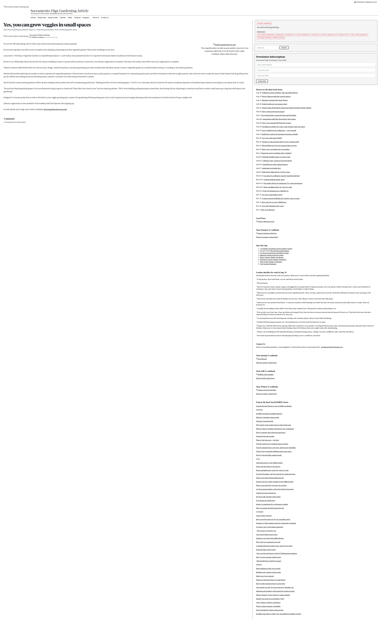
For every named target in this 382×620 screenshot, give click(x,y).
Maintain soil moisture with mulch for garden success (275, 591)
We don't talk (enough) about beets (268, 496)
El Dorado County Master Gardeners (273, 259)
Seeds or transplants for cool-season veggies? (272, 504)
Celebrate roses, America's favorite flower (277, 160)
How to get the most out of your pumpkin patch (273, 519)
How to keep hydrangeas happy (273, 111)
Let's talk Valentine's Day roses (273, 206)
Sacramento (290, 35)
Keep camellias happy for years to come (278, 187)
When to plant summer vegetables (268, 606)
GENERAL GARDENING (264, 23)
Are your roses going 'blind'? (272, 138)
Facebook (77, 18)
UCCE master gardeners (266, 35)
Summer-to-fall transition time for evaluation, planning (276, 523)
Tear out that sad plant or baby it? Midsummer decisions (276, 553)
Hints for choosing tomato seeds (267, 417)
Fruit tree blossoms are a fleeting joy (275, 191)
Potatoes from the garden (265, 436)
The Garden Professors (268, 264)
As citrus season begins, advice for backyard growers (275, 489)
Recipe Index (42, 18)
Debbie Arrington (38, 37)
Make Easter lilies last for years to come (276, 172)
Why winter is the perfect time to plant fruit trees (273, 425)
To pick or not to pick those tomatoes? (269, 527)
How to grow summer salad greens (268, 557)
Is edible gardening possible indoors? (269, 413)
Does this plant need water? (266, 549)
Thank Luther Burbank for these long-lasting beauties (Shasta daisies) (286, 107)
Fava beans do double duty (265, 500)
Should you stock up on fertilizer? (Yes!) (270, 598)
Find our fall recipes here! (265, 378)
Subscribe (262, 81)
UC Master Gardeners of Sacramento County (276, 248)
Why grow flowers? (268, 209)
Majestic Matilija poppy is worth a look (276, 157)
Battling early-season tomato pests (268, 572)
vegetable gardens (264, 38)
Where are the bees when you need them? (270, 580)
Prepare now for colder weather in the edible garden (274, 481)
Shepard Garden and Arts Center (272, 255)
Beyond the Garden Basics (279, 251)
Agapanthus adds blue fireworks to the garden (279, 119)
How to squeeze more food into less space (270, 432)
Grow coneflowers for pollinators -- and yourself (279, 130)
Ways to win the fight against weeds (269, 455)
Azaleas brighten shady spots (274, 179)
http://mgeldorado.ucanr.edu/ (55, 109)
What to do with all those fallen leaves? (270, 478)
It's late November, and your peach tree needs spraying (275, 474)
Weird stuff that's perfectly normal (268, 561)
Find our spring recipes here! (266, 362)
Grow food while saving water (266, 534)
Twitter (70, 18)
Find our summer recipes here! (267, 237)
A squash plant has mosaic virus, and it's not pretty (274, 546)
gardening (280, 35)
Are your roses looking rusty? (272, 194)
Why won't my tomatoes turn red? (268, 542)
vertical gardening (328, 35)
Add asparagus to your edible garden (269, 462)
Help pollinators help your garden (268, 568)
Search (284, 47)
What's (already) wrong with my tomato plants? (273, 595)
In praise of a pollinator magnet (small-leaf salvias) (281, 175)
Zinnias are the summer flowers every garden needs (280, 141)
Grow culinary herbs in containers (268, 602)
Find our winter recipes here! (266, 393)
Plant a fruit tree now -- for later (267, 440)
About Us (96, 18)
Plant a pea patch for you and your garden (271, 485)
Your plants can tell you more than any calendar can (275, 587)
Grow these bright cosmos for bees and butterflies (278, 115)
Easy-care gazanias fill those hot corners (276, 123)
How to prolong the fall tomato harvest (270, 508)
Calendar (63, 18)
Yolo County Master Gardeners (271, 261)
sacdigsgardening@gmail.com (332, 347)
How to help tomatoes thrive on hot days (270, 583)
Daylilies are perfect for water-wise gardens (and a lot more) (283, 126)
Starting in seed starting (264, 421)
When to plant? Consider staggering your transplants (275, 428)
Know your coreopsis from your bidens (275, 149)
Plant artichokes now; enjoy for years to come (272, 470)
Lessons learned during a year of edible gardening (274, 406)
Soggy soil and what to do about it (268, 466)
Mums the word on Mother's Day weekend (276, 153)
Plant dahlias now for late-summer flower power (279, 145)
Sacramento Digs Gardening (39, 35)
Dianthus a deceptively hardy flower (275, 100)
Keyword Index (53, 18)
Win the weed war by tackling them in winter (272, 444)
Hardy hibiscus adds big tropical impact (276, 96)
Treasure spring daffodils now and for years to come (280, 198)
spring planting (278, 38)
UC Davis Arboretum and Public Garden (274, 253)
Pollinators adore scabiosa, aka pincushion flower (280, 92)
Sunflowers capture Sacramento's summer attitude (280, 134)
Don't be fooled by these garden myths (269, 610)
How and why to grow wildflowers (274, 202)
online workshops (303, 35)
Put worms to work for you (266, 530)
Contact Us (105, 18)
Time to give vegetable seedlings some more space (274, 451)
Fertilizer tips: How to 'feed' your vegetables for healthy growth (278, 614)
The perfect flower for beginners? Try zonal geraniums (282, 183)
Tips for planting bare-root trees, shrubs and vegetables (276, 447)
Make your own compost (265, 576)
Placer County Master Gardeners (271, 257)
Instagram (86, 18)
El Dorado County (343, 35)
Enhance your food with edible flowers (270, 538)
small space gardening (359, 35)
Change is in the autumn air (266, 493)
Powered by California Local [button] (366, 2)
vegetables (315, 35)
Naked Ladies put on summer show (274, 104)
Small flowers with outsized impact (275, 164)
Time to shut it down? (264, 515)
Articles (33, 18)
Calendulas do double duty (271, 168)
